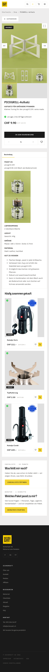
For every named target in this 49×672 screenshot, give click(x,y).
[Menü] (44, 4)
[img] (7, 300)
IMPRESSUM (7, 658)
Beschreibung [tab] (8, 154)
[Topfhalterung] (24, 370)
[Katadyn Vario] (24, 317)
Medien (5, 578)
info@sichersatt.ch (9, 626)
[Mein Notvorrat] (32, 4)
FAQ (4, 610)
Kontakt (5, 574)
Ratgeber (6, 606)
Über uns (6, 570)
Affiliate (5, 582)
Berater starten (16, 510)
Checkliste (6, 598)
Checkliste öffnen (17, 482)
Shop (15, 12)
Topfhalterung (12, 393)
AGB (27, 658)
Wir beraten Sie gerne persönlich (14, 630)
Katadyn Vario (12, 340)
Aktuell (5, 602)
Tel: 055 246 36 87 (9, 622)
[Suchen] (27, 4)
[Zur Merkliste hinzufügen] (42, 142)
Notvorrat (6, 594)
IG (10, 555)
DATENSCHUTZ (18, 658)
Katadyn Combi (13, 445)
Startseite (6, 12)
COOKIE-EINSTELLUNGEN (12, 663)
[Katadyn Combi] (24, 423)
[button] (40, 344)
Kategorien (12, 19)
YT (16, 555)
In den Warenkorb (24, 135)
